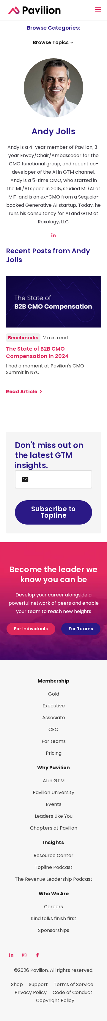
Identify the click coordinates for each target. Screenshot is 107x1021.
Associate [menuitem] (53, 717)
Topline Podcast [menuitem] (54, 867)
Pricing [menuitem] (54, 753)
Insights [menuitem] (53, 842)
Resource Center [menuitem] (53, 855)
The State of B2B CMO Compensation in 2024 (37, 352)
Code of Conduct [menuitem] (72, 992)
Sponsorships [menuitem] (53, 930)
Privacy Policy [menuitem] (31, 992)
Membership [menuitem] (53, 681)
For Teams (81, 629)
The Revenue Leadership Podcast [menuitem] (53, 879)
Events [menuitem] (54, 804)
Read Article (21, 391)
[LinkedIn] (11, 955)
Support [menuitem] (38, 984)
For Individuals (31, 629)
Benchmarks (23, 337)
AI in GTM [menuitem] (53, 780)
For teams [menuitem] (54, 741)
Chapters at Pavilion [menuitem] (53, 828)
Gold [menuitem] (53, 694)
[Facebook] (37, 955)
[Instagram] (24, 955)
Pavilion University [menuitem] (53, 792)
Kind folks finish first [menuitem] (53, 918)
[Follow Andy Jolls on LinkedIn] (53, 235)
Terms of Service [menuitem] (73, 984)
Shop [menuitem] (17, 984)
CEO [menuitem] (53, 729)
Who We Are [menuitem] (54, 893)
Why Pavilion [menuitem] (53, 767)
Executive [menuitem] (54, 705)
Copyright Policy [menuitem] (55, 1000)
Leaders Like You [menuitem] (54, 816)
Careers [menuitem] (53, 906)
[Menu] (98, 9)
